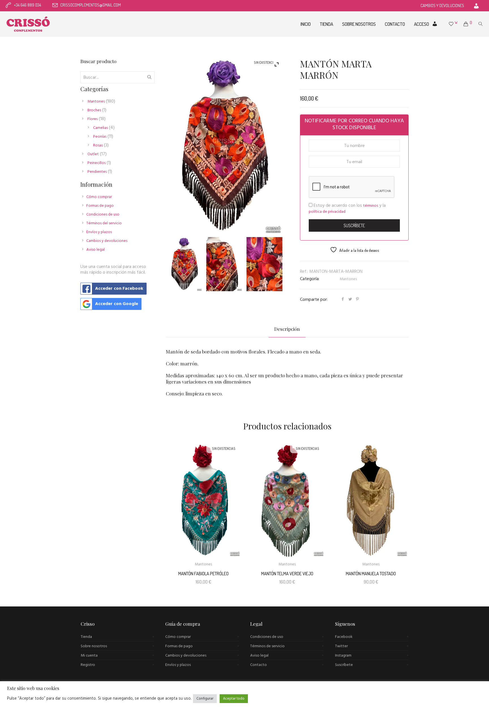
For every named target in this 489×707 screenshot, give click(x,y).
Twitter (341, 646)
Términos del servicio (104, 223)
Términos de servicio (267, 646)
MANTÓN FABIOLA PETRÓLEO (203, 573)
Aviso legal (95, 249)
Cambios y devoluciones (106, 241)
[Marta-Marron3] (264, 264)
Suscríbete (344, 665)
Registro (88, 665)
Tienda (86, 637)
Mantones (348, 279)
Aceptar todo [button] (233, 699)
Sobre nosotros (94, 646)
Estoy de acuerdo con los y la (347, 208)
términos (370, 206)
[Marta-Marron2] (224, 264)
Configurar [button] (204, 699)
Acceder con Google (116, 304)
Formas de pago (100, 206)
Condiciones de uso (102, 214)
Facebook (344, 637)
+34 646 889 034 (27, 5)
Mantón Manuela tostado (371, 573)
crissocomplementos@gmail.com (90, 5)
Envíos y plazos (99, 232)
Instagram (343, 655)
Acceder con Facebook (119, 288)
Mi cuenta (89, 655)
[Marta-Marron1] (184, 264)
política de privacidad (327, 211)
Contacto (258, 665)
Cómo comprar (99, 197)
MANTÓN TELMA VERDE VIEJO (287, 573)
